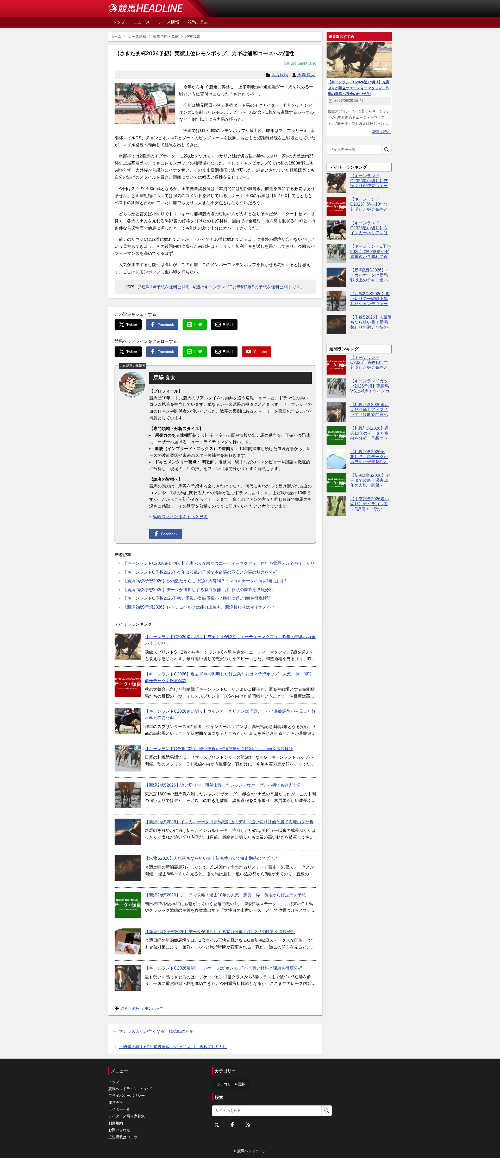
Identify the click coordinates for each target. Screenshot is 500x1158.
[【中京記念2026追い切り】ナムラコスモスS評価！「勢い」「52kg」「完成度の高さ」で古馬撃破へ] (336, 506)
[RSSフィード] (248, 1124)
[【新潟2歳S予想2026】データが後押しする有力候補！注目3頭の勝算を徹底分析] (128, 941)
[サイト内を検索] (386, 149)
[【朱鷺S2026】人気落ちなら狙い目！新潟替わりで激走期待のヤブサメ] (128, 868)
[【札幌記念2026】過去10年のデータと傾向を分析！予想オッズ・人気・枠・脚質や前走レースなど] (336, 435)
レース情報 (137, 36)
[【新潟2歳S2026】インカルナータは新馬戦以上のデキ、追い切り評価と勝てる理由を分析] (128, 832)
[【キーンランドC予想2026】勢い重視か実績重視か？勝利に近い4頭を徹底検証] (128, 758)
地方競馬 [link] (192, 36)
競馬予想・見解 (166, 36)
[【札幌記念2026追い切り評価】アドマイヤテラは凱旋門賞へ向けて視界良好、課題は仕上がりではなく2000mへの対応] (336, 412)
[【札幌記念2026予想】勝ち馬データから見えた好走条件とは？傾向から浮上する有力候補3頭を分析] (336, 459)
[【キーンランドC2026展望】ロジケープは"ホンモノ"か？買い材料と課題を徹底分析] (128, 978)
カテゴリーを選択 (231, 1084)
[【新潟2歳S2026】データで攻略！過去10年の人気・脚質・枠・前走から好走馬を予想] (128, 905)
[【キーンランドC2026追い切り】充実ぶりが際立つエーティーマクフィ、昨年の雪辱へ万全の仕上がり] (128, 647)
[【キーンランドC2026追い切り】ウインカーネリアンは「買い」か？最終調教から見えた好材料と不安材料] (128, 721)
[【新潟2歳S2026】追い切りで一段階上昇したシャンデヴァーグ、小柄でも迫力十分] (128, 795)
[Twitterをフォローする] (216, 1124)
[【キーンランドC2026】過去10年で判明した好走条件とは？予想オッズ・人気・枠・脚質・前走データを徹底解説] (128, 684)
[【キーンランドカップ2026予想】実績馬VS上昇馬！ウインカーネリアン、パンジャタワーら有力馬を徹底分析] (336, 388)
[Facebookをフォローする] (232, 1124)
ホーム (115, 36)
